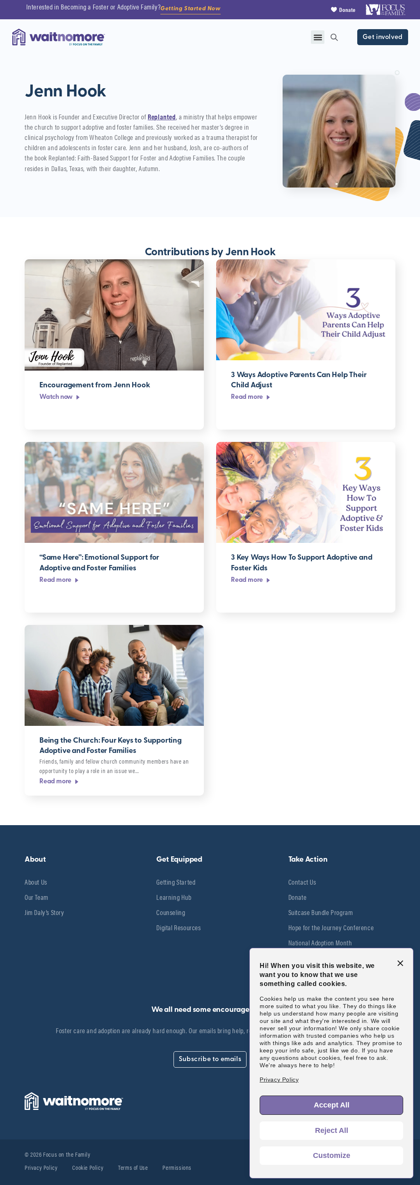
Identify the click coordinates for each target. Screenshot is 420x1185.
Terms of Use (133, 1167)
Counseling (170, 912)
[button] (317, 37)
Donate (297, 897)
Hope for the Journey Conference (331, 927)
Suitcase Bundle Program (320, 912)
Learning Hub (173, 897)
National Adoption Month (320, 942)
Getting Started (175, 882)
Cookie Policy (87, 1167)
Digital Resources (178, 927)
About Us (36, 882)
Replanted (162, 116)
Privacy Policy (41, 1167)
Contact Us (302, 882)
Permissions (177, 1167)
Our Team (36, 897)
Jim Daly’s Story (44, 912)
